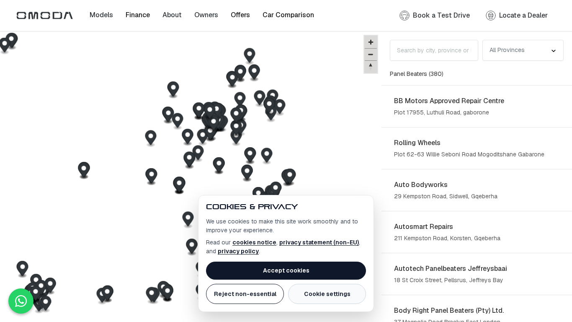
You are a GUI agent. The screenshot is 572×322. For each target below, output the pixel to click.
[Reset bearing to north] (371, 66)
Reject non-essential (245, 294)
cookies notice (254, 242)
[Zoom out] (371, 54)
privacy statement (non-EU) (319, 242)
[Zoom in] (371, 42)
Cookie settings (327, 294)
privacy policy (238, 251)
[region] (190, 176)
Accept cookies (286, 270)
